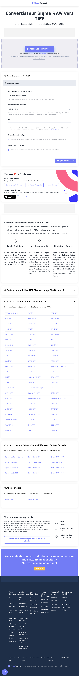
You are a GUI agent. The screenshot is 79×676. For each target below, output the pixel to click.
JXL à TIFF (31, 356)
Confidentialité (34, 658)
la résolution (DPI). (57, 130)
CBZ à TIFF (55, 351)
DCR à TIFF (55, 388)
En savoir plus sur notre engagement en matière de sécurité (27, 540)
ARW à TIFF (9, 367)
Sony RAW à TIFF (34, 393)
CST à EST (54, 604)
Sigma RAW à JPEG (11, 473)
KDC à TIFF (32, 409)
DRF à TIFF (31, 383)
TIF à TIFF (54, 340)
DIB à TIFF (8, 351)
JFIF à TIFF (32, 361)
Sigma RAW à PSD (57, 468)
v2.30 (38, 666)
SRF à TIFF (54, 409)
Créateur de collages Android (22, 626)
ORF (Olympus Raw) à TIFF (37, 388)
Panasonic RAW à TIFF (58, 367)
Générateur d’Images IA (34, 185)
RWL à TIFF (55, 372)
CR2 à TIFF (55, 393)
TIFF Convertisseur (11, 313)
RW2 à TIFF (9, 399)
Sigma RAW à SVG (34, 468)
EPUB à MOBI (44, 606)
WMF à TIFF (55, 319)
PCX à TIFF (31, 340)
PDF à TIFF (31, 313)
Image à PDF (9, 500)
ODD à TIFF (55, 425)
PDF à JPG (33, 601)
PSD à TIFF (31, 420)
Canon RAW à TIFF (11, 388)
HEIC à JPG (33, 604)
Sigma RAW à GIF (57, 462)
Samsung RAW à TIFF (58, 399)
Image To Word (33, 500)
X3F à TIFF (31, 367)
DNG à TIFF (9, 409)
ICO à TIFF (54, 356)
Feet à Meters (66, 604)
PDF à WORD (44, 599)
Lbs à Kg (64, 597)
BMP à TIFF (32, 431)
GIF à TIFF (31, 425)
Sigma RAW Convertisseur (14, 457)
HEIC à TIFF (55, 335)
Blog (19, 658)
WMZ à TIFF (9, 335)
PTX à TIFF (8, 415)
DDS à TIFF (32, 335)
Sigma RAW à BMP (57, 457)
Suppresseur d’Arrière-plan (14, 185)
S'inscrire (43, 54)
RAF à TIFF (55, 404)
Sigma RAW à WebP (11, 468)
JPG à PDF (33, 597)
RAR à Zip (54, 597)
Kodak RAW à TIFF (34, 377)
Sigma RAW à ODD (34, 462)
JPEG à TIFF (9, 345)
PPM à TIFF (9, 329)
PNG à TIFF (8, 431)
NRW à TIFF (9, 372)
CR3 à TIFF (55, 383)
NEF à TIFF (31, 372)
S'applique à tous (63, 161)
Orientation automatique (16, 135)
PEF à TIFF (31, 404)
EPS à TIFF (54, 324)
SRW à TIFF (9, 404)
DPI (9, 120)
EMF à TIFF (8, 324)
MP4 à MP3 (22, 603)
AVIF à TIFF (9, 340)
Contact (62, 658)
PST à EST (54, 601)
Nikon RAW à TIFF (11, 420)
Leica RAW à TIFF (34, 415)
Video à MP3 (23, 607)
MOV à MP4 (12, 607)
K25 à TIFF (8, 377)
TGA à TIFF (54, 345)
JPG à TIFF (54, 431)
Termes (43, 658)
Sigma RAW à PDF (57, 473)
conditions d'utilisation (39, 59)
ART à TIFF (31, 329)
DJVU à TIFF (32, 351)
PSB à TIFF (55, 361)
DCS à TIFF (8, 383)
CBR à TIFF (8, 361)
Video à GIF (12, 603)
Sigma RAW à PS (33, 473)
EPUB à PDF (44, 603)
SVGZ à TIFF (32, 319)
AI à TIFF (8, 319)
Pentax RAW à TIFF (34, 399)
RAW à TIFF (9, 393)
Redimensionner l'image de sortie (20, 91)
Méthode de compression (17, 105)
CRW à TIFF (55, 377)
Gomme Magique (52, 185)
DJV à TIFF (31, 324)
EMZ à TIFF (32, 345)
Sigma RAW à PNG (11, 462)
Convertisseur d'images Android (23, 640)
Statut (68, 658)
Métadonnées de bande (16, 145)
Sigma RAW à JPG (34, 457)
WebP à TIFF (9, 425)
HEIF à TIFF (9, 356)
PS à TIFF (54, 313)
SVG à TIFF (54, 420)
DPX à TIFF (54, 329)
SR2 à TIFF (55, 415)
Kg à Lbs (64, 601)
